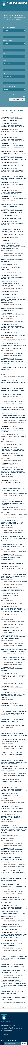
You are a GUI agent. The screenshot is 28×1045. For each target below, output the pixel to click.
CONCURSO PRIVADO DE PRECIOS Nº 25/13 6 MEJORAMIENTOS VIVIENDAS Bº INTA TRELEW (13, 415)
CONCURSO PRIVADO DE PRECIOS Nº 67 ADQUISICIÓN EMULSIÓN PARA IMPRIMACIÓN (13, 334)
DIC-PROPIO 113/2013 (22, 399)
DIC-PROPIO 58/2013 (19, 975)
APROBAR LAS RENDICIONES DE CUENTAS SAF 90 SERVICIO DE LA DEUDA (13, 198)
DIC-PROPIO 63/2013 (19, 802)
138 (3, 1007)
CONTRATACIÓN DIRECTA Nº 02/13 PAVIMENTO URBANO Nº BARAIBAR (14, 997)
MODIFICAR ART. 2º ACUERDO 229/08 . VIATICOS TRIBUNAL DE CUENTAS (11, 482)
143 (22, 1007)
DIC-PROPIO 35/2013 (17, 776)
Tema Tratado (7, 40)
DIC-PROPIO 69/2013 (19, 643)
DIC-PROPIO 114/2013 (22, 352)
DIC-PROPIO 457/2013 (17, 803)
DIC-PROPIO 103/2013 (22, 700)
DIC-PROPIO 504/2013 (17, 255)
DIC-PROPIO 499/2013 (17, 304)
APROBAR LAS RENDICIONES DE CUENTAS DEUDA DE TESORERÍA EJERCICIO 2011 (12, 211)
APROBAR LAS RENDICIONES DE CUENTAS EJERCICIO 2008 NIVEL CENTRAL (12, 719)
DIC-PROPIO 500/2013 (17, 288)
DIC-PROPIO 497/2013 (17, 340)
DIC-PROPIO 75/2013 (19, 353)
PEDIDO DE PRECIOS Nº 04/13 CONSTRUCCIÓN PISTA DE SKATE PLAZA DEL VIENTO (13, 637)
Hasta (5, 73)
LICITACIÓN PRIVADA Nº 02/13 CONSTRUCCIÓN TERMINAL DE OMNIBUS (13, 837)
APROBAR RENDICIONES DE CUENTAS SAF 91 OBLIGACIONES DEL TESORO (13, 991)
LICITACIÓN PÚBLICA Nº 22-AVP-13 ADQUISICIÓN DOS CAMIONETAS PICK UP (12, 229)
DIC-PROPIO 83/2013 (19, 843)
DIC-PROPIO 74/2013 (19, 321)
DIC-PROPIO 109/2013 (22, 551)
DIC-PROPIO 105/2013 (20, 339)
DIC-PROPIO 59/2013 (19, 891)
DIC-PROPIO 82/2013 (19, 729)
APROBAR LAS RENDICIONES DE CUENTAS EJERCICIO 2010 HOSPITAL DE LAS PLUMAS (12, 125)
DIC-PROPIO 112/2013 (22, 420)
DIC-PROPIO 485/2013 (17, 444)
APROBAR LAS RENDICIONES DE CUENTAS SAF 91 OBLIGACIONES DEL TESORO (13, 192)
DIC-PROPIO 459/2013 (17, 748)
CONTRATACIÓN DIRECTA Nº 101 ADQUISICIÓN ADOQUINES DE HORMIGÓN (13, 299)
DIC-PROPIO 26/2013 (17, 893)
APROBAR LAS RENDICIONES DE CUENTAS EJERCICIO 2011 (12, 223)
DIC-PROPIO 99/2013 (21, 842)
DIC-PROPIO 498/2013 (17, 272)
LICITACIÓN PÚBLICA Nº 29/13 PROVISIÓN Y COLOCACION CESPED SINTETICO (12, 455)
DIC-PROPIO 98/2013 (21, 864)
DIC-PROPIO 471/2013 (17, 497)
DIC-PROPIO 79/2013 (19, 234)
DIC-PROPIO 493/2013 (17, 355)
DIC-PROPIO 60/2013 (19, 920)
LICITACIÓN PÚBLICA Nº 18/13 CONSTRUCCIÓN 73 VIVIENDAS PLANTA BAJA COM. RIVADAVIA (13, 509)
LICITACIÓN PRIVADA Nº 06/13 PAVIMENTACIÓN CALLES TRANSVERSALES (14, 768)
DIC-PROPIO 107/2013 (22, 602)
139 (7, 1007)
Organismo (6, 34)
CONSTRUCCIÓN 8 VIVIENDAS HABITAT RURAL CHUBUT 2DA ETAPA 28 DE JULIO (13, 970)
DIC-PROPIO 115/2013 (22, 320)
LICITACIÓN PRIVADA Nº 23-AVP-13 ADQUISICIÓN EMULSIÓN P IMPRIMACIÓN (12, 283)
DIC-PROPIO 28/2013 (17, 921)
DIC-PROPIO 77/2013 (19, 253)
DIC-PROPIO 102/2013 (22, 744)
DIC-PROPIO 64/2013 (19, 775)
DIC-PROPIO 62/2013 (19, 822)
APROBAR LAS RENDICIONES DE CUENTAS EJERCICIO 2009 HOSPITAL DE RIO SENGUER (12, 589)
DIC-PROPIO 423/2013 (17, 977)
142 (19, 1007)
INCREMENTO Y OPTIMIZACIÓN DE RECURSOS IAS (13, 616)
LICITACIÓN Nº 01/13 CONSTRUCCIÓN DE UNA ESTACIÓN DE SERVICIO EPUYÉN (13, 315)
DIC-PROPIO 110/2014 (22, 514)
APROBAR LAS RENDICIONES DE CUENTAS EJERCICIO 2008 (12, 669)
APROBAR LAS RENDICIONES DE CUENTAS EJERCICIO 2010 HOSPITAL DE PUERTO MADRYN (14, 733)
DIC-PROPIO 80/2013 (19, 948)
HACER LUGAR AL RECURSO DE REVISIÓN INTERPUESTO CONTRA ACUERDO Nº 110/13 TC (14, 568)
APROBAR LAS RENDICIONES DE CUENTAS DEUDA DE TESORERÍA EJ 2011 (12, 119)
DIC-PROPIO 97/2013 (19, 443)
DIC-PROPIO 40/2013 (17, 603)
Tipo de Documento (9, 27)
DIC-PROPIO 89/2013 (19, 495)
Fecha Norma (7, 80)
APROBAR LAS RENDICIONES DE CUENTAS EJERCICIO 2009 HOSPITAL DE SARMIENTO (12, 964)
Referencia (6, 47)
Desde (4, 67)
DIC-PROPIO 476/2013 (17, 477)
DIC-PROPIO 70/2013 (19, 530)
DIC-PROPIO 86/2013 (19, 621)
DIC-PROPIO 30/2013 (17, 950)
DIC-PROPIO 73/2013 (19, 401)
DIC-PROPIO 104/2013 (22, 641)
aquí (24, 96)
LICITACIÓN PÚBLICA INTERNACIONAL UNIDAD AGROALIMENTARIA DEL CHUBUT (13, 740)
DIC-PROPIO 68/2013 (19, 662)
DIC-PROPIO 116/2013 (22, 252)
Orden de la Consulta (10, 86)
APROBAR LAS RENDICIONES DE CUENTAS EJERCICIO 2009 (12, 688)
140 (11, 1007)
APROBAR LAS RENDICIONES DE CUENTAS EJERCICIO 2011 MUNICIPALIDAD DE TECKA (12, 388)
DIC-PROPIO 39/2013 (17, 645)
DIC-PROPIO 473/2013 (17, 584)
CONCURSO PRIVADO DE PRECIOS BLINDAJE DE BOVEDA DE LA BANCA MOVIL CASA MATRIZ (13, 657)
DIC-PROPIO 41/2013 (17, 532)
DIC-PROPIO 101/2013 (22, 773)
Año (4, 53)
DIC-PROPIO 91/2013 (19, 624)
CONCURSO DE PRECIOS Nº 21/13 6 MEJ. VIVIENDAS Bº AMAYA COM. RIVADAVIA (11, 217)
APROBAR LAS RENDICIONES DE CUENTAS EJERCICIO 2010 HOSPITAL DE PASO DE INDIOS (13, 151)
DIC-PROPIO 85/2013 (19, 683)
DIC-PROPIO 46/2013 (17, 460)
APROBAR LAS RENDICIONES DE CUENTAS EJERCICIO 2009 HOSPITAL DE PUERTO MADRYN (14, 789)
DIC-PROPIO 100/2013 (22, 681)
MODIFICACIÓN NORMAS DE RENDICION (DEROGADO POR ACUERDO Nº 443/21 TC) (12, 449)
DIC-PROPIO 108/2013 (22, 529)
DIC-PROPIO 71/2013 (19, 583)
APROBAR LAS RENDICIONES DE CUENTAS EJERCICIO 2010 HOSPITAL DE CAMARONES (12, 139)
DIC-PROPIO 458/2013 (17, 622)
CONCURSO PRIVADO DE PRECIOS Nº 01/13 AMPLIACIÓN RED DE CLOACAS (12, 488)
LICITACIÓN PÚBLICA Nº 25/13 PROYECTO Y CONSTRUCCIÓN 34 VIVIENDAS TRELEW (12, 394)
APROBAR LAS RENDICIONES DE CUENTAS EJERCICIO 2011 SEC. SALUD (12, 308)
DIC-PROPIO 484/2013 (17, 423)
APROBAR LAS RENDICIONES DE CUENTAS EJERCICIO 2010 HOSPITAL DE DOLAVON (12, 164)
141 (15, 1007)
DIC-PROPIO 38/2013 (17, 664)
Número (5, 60)
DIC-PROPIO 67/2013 (19, 746)
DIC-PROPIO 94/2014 (19, 516)
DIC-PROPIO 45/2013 (17, 517)
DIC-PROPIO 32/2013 (17, 845)
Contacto (5, 1034)
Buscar (24, 1043)
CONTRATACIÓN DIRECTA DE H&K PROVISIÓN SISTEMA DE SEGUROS (13, 368)
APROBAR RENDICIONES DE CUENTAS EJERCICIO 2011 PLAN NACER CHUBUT (14, 293)
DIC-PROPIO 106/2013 (22, 581)
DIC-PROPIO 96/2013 (19, 422)
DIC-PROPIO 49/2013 (17, 403)
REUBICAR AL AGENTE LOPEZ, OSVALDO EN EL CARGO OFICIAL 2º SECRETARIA (13, 878)
